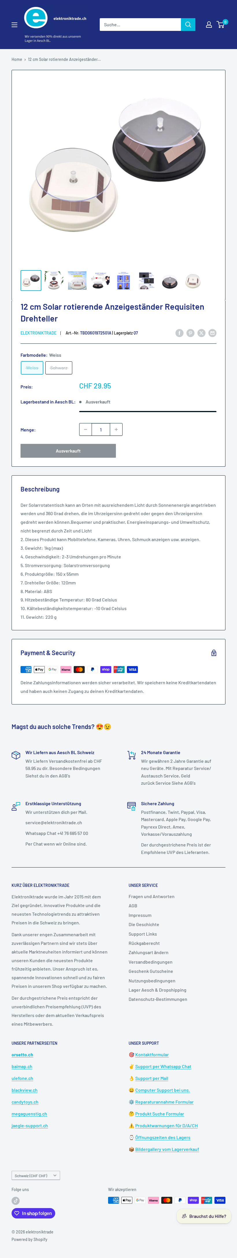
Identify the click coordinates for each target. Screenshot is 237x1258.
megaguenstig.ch (29, 1113)
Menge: (28, 429)
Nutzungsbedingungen (152, 980)
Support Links (143, 934)
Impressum (140, 915)
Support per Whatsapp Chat (163, 1066)
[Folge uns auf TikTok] (16, 1201)
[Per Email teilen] (212, 332)
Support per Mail (151, 1078)
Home (17, 59)
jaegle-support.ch (30, 1125)
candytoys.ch (25, 1101)
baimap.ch (22, 1066)
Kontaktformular (152, 1054)
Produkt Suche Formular (159, 1113)
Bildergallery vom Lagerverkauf (167, 1149)
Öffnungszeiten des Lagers (162, 1137)
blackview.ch (25, 1090)
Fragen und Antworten (152, 896)
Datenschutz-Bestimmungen (158, 999)
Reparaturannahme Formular (164, 1101)
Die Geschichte (144, 924)
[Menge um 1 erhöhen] (116, 429)
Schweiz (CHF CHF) (31, 1175)
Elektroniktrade (38, 332)
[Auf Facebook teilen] (179, 332)
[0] (220, 24)
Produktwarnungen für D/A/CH (166, 1125)
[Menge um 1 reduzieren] (85, 429)
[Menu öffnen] (14, 25)
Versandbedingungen (151, 961)
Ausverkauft (68, 450)
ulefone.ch (22, 1078)
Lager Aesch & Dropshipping (157, 989)
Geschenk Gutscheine (151, 971)
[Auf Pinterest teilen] (190, 332)
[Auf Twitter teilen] (201, 332)
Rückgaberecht (144, 943)
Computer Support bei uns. (162, 1090)
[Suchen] (188, 24)
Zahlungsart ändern (149, 952)
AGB (133, 905)
